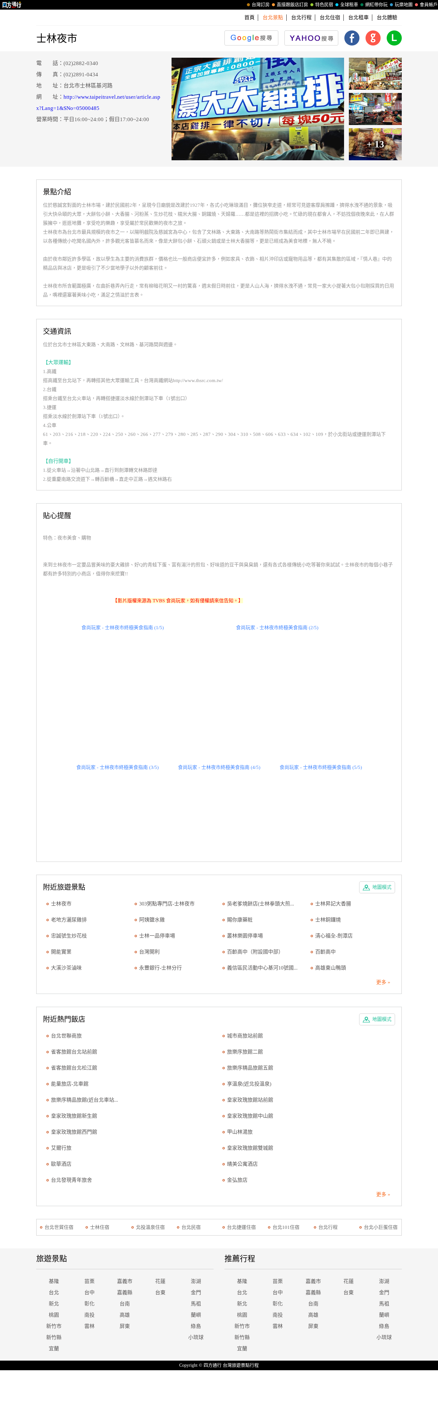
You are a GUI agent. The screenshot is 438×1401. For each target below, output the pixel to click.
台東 (160, 1292)
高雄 (125, 1315)
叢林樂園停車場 (245, 935)
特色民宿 (324, 4)
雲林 (89, 1326)
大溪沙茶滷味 (66, 968)
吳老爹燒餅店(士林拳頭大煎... (260, 903)
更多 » (383, 982)
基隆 (54, 1281)
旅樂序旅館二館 (245, 1052)
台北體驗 (387, 17)
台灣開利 (149, 952)
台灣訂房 (261, 4)
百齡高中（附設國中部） (255, 952)
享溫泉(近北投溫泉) (249, 1084)
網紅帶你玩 (376, 4)
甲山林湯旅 (240, 1132)
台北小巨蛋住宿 (381, 1227)
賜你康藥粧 (240, 919)
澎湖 (196, 1281)
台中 (89, 1292)
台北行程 (301, 17)
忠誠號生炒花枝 (69, 935)
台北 (54, 1292)
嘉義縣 (124, 1292)
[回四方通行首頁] (12, 5)
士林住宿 (99, 1227)
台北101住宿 (286, 1227)
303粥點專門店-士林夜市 (167, 903)
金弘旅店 (237, 1180)
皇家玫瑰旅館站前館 (250, 1100)
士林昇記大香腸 (333, 903)
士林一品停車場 (157, 935)
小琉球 (196, 1337)
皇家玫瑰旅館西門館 (74, 1132)
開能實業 (61, 952)
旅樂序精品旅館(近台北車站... (84, 1100)
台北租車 (358, 17)
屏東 (125, 1326)
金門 (196, 1292)
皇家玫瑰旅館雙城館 (250, 1148)
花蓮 (160, 1281)
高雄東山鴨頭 (330, 968)
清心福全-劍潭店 (334, 935)
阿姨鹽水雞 (152, 919)
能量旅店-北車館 (69, 1084)
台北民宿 (191, 1227)
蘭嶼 (196, 1315)
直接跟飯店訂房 (292, 4)
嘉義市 (124, 1281)
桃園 (54, 1315)
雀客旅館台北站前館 (74, 1052)
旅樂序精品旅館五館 (250, 1068)
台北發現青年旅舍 (71, 1180)
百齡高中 (325, 952)
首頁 (249, 17)
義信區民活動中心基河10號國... (262, 968)
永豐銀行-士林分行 (160, 968)
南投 (89, 1315)
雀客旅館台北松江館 (74, 1068)
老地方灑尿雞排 (69, 919)
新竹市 (54, 1326)
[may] (258, 109)
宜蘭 (54, 1348)
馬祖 (196, 1303)
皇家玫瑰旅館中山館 (250, 1116)
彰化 (89, 1303)
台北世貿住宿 (59, 1227)
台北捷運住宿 (241, 1227)
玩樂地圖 (404, 4)
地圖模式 (382, 887)
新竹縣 (54, 1337)
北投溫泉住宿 (150, 1227)
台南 (125, 1303)
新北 (54, 1303)
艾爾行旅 (61, 1148)
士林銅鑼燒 (328, 919)
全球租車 (349, 4)
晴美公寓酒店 (242, 1164)
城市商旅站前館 (245, 1035)
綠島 (196, 1326)
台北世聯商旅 (66, 1035)
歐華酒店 (61, 1164)
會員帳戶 (429, 4)
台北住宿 (330, 17)
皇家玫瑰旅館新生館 (74, 1116)
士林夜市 (61, 903)
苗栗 (89, 1281)
